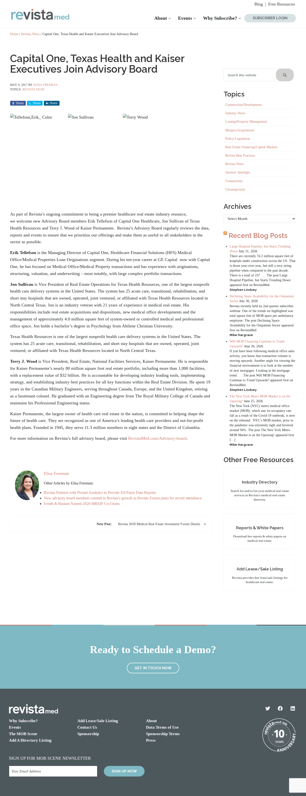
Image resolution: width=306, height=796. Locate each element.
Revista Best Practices (240, 155)
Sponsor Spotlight (237, 172)
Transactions (233, 181)
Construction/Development (243, 105)
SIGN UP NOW (124, 771)
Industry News (235, 113)
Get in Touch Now (153, 668)
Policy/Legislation (237, 138)
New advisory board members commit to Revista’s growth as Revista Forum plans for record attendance (123, 498)
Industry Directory (260, 482)
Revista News (34, 89)
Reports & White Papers (259, 527)
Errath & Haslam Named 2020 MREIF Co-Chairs (82, 504)
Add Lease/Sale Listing (260, 569)
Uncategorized (235, 189)
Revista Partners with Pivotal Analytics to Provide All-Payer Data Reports (100, 492)
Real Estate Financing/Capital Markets (251, 147)
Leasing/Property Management (246, 121)
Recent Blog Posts (258, 236)
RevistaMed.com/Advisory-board (157, 438)
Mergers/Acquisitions (239, 130)
